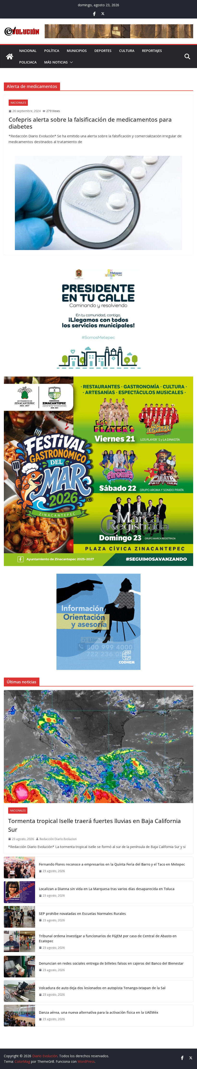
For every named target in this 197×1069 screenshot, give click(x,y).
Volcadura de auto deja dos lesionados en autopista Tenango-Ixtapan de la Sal (102, 988)
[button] (70, 62)
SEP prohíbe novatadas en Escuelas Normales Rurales (82, 913)
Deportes (102, 50)
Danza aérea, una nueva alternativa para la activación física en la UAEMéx (98, 1012)
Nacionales (18, 102)
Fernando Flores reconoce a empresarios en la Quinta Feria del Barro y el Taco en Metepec (112, 864)
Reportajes (152, 50)
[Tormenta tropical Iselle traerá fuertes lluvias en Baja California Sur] (98, 746)
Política (51, 50)
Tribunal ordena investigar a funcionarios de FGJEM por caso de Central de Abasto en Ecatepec (108, 938)
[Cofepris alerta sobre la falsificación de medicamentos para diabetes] (98, 203)
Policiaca (28, 62)
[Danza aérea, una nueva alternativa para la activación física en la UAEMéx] (19, 1015)
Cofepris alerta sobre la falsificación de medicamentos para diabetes (90, 122)
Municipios (77, 50)
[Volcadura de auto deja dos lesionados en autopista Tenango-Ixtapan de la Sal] (19, 991)
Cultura (126, 50)
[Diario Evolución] (9, 56)
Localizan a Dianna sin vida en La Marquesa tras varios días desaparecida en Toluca (106, 889)
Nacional (28, 50)
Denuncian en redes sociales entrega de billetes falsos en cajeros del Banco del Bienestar (111, 963)
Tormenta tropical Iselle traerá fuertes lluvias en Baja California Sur (94, 825)
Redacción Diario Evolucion (58, 839)
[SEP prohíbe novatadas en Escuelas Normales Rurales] (19, 917)
